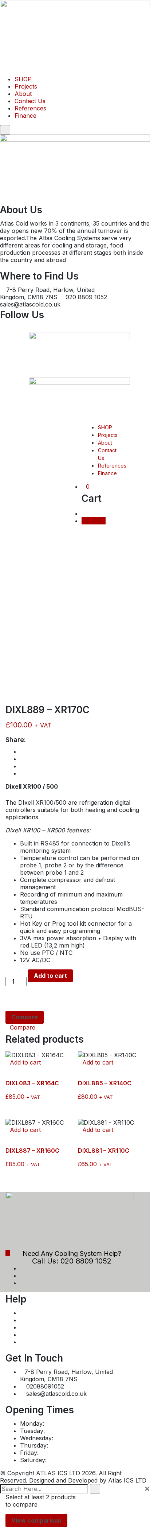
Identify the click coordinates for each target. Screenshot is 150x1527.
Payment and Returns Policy (59, 1312)
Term (27, 1327)
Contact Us (30, 101)
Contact (31, 1342)
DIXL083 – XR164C (32, 1083)
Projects (26, 86)
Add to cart (50, 975)
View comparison (36, 1520)
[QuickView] (7, 1069)
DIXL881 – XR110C (103, 1150)
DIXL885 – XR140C (104, 1083)
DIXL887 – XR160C (32, 1150)
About (23, 93)
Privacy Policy (39, 1320)
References (30, 108)
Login (97, 520)
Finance (25, 115)
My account (36, 1334)
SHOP (23, 79)
